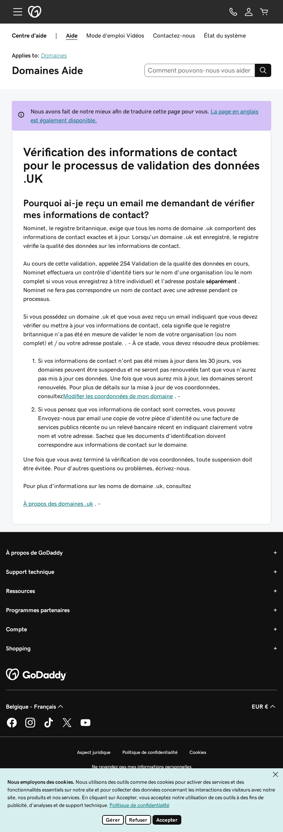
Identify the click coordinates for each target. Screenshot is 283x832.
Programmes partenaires (38, 610)
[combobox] (200, 70)
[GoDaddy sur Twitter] (67, 726)
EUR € (260, 706)
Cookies (197, 752)
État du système (225, 35)
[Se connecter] (249, 12)
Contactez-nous (174, 35)
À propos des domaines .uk (58, 503)
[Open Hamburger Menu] (15, 12)
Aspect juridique (94, 752)
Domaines (54, 55)
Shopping (18, 648)
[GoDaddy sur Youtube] (85, 726)
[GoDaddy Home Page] (36, 674)
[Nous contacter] (233, 12)
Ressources (20, 591)
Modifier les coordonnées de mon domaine (118, 396)
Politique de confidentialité (150, 752)
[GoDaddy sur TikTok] (49, 726)
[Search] (263, 70)
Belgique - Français (31, 706)
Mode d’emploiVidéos (115, 35)
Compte (16, 629)
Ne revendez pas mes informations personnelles (142, 766)
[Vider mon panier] (264, 12)
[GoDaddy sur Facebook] (12, 726)
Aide (71, 35)
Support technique (30, 572)
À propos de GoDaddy (34, 552)
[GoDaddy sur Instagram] (30, 726)
